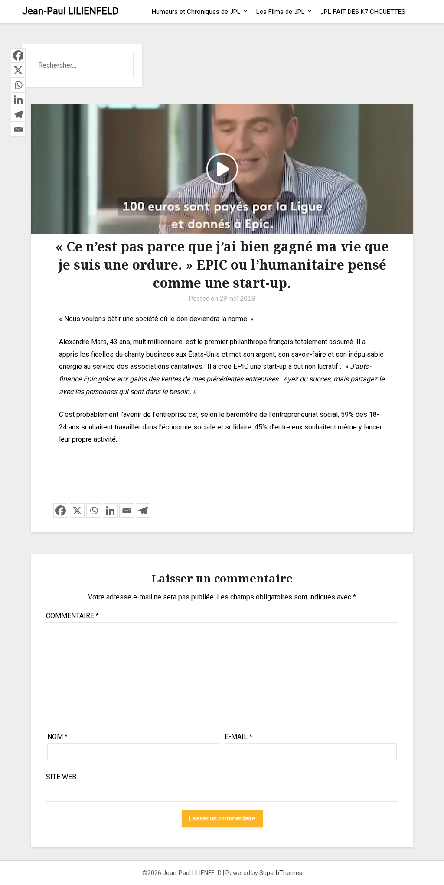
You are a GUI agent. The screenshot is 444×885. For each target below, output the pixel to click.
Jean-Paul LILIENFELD (70, 11)
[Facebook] (60, 510)
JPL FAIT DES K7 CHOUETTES (362, 12)
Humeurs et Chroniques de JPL (196, 12)
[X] (77, 510)
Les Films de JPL (280, 12)
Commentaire (72, 616)
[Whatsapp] (93, 510)
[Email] (126, 510)
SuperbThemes (280, 872)
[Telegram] (143, 510)
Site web (61, 777)
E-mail (238, 736)
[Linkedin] (110, 510)
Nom (57, 736)
